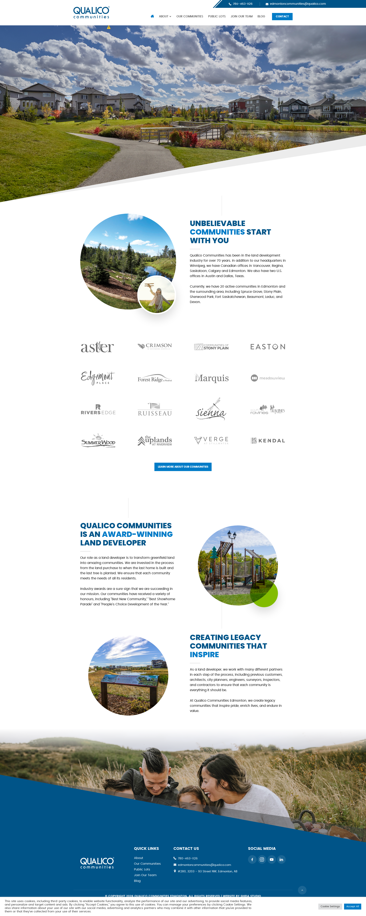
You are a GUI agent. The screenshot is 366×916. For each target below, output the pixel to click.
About (163, 16)
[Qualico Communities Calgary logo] (97, 867)
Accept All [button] (352, 906)
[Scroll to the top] (302, 890)
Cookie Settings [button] (330, 906)
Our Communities (190, 16)
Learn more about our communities (183, 467)
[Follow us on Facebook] (252, 859)
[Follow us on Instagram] (262, 859)
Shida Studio (251, 896)
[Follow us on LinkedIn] (281, 859)
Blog (261, 16)
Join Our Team (242, 16)
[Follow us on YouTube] (271, 859)
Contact (282, 16)
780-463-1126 (243, 3)
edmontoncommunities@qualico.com (298, 3)
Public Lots (217, 16)
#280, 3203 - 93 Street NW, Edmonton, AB (207, 871)
